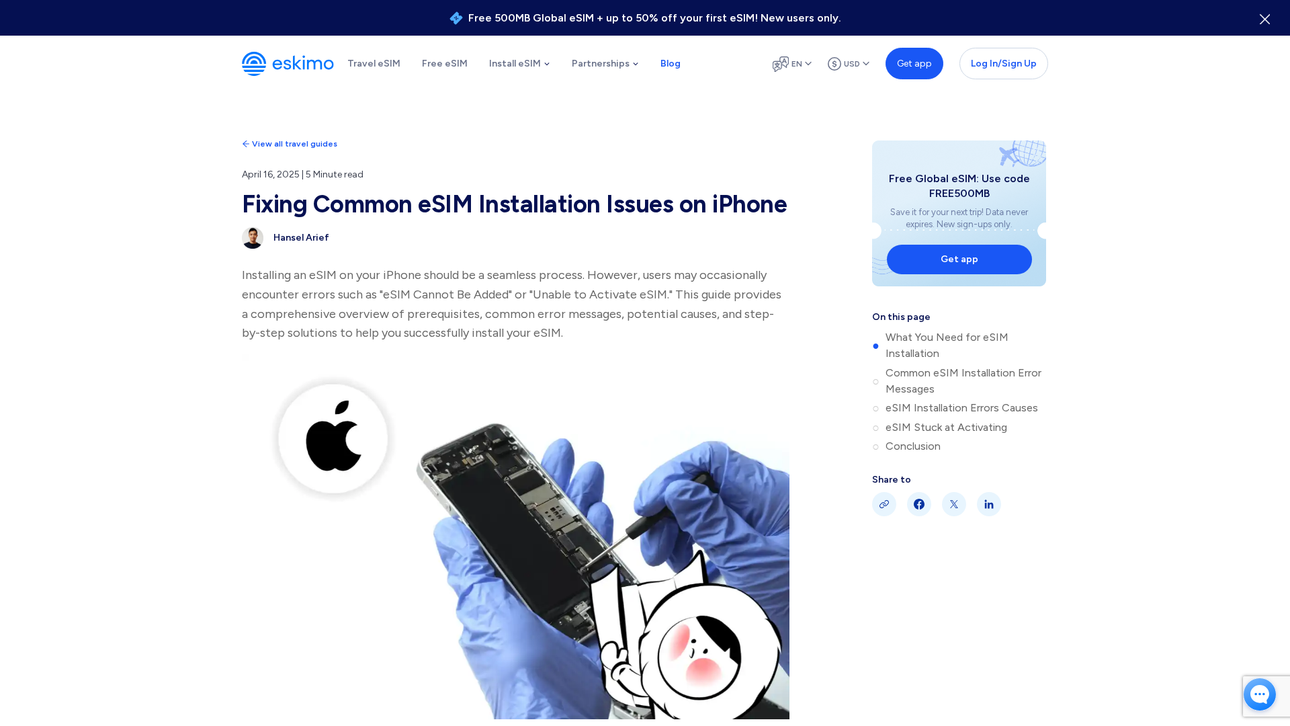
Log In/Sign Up (1004, 63)
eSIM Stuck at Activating (946, 427)
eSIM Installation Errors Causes (962, 407)
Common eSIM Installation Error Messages (963, 380)
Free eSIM (445, 63)
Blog (670, 63)
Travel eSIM (373, 63)
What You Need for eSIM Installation (947, 345)
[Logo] (288, 64)
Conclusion (913, 446)
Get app (914, 63)
